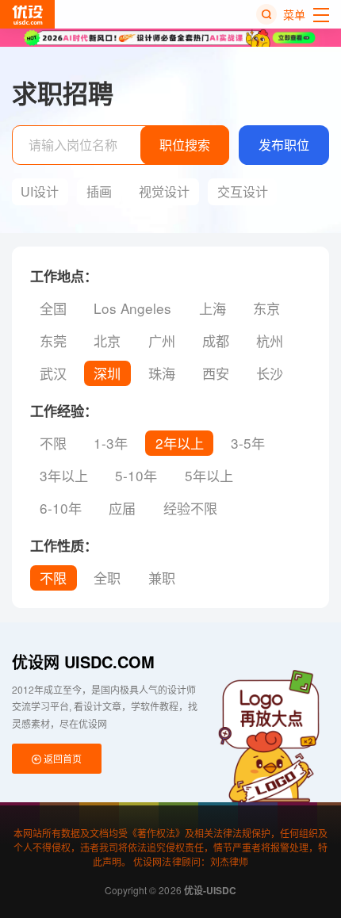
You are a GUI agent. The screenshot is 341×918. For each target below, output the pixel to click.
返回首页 (61, 758)
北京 (107, 340)
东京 (266, 308)
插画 (99, 191)
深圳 (107, 373)
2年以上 (179, 443)
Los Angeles (132, 308)
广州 (161, 340)
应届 (122, 508)
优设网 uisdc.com (83, 661)
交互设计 (242, 191)
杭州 (269, 340)
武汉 (53, 373)
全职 (107, 577)
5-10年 (136, 475)
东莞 (53, 340)
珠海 (161, 373)
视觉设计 (164, 191)
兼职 (161, 577)
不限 (53, 443)
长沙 (269, 373)
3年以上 (64, 475)
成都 (215, 340)
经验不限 (190, 508)
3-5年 (248, 443)
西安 (215, 373)
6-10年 (61, 508)
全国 (53, 308)
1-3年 (111, 443)
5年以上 (209, 475)
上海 (212, 308)
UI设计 (40, 191)
